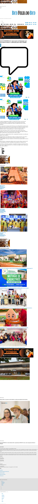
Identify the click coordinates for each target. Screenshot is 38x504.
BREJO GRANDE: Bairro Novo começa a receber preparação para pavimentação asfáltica (2, 187)
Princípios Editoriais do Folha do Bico (4, 471)
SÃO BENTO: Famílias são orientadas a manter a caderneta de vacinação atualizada (14, 327)
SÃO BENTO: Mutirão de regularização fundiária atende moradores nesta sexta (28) (14, 288)
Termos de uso (1, 475)
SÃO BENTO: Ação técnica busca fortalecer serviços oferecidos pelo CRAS (12, 347)
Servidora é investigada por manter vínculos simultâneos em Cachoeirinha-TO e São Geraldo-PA (16, 268)
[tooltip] (3, 150)
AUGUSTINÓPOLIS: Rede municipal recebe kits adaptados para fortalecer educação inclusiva (16, 307)
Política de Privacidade (2, 474)
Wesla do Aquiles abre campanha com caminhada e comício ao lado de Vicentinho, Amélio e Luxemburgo (3, 211)
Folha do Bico (3, 46)
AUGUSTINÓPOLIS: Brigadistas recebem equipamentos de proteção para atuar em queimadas (3, 234)
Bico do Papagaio (2, 39)
